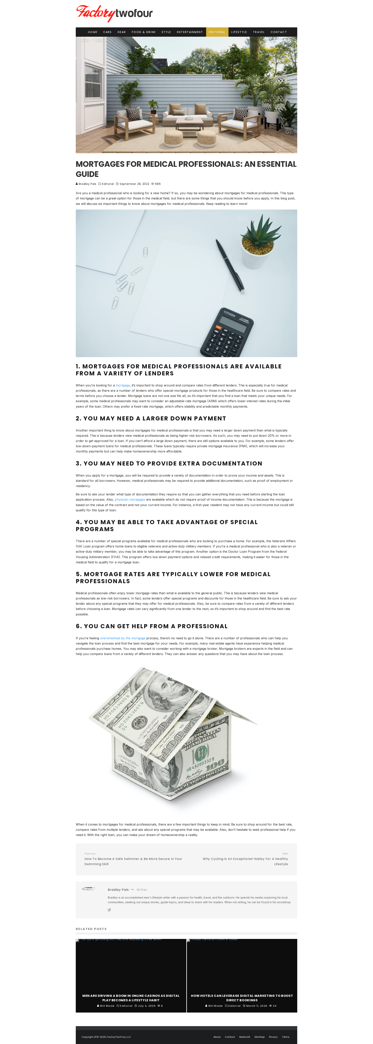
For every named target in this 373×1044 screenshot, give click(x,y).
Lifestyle (239, 32)
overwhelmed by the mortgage (122, 638)
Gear (122, 32)
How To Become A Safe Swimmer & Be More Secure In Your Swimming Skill (133, 859)
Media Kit (244, 1037)
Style (166, 32)
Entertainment (190, 32)
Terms (285, 1037)
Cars (107, 32)
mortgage (123, 385)
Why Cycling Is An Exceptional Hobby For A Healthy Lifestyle (245, 859)
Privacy (273, 1037)
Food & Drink (144, 32)
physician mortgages (130, 499)
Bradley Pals (87, 184)
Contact (279, 32)
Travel (259, 32)
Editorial (217, 32)
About (217, 1037)
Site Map (259, 1037)
